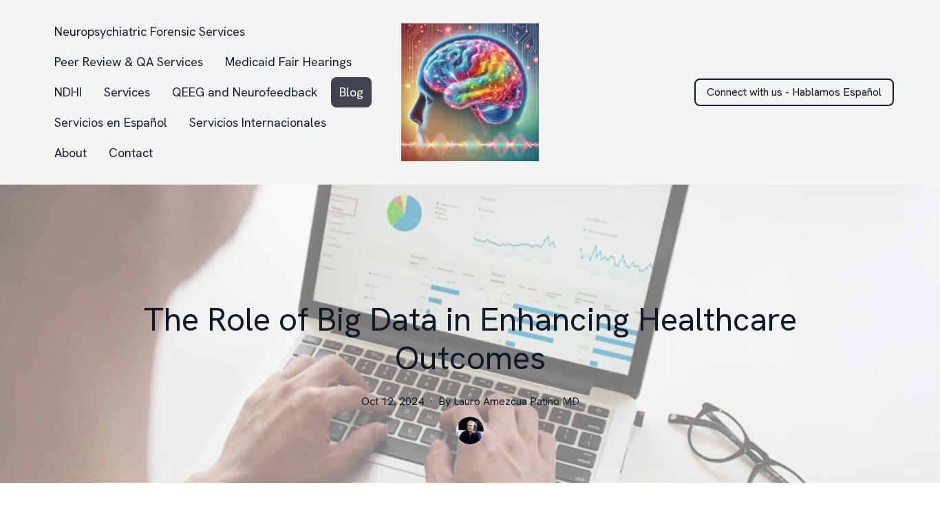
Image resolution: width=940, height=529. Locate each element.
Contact (131, 152)
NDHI (68, 92)
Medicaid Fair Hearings (288, 62)
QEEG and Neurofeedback (244, 92)
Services (127, 92)
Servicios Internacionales (257, 122)
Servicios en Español (110, 122)
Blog (351, 92)
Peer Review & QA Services (128, 62)
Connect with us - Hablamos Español (794, 92)
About (70, 152)
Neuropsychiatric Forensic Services (149, 31)
